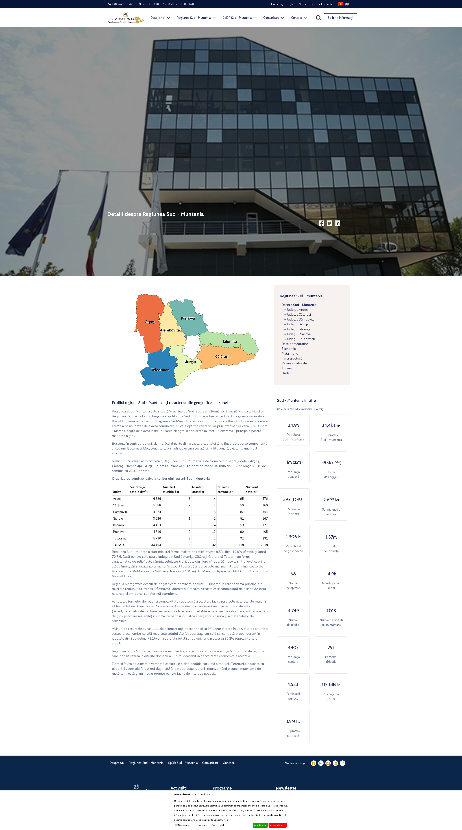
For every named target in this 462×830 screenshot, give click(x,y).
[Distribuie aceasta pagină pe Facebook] (322, 223)
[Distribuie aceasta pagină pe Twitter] (330, 223)
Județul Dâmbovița (300, 319)
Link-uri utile (325, 4)
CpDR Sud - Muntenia (237, 18)
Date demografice (294, 344)
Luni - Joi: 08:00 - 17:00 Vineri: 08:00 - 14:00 (168, 4)
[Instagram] (342, 763)
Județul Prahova (299, 334)
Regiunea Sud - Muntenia (194, 18)
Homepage (278, 4)
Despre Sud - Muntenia (298, 305)
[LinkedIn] (335, 763)
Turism (286, 368)
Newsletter (306, 4)
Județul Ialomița (298, 329)
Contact (296, 18)
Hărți (284, 373)
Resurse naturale (293, 363)
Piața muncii (289, 353)
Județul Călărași (299, 314)
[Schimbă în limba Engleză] (347, 4)
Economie (288, 349)
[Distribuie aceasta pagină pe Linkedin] (337, 223)
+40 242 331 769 (123, 4)
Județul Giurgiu (298, 324)
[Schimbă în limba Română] (340, 4)
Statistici (202, 825)
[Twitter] (328, 763)
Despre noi (158, 18)
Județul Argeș (297, 310)
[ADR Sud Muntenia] (126, 18)
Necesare (183, 825)
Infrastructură (291, 358)
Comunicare (271, 18)
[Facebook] (313, 763)
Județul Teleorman (301, 339)
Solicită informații (340, 18)
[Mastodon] (320, 763)
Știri (291, 4)
